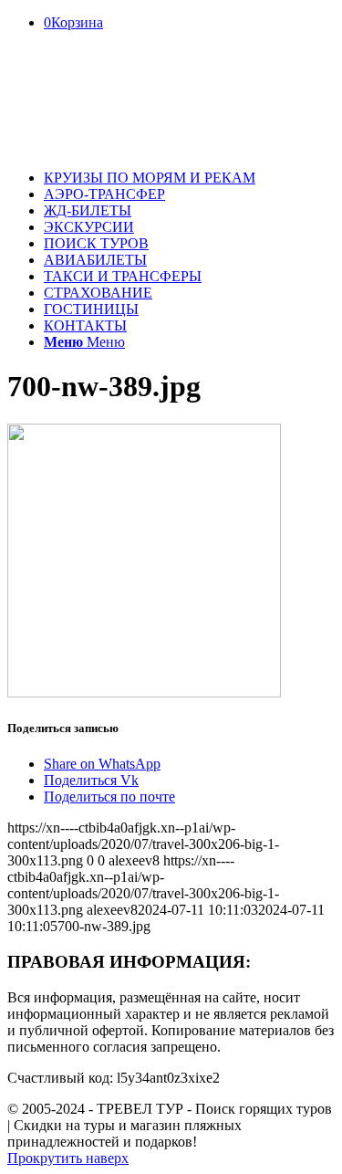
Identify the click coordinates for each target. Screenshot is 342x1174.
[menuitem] (189, 178)
